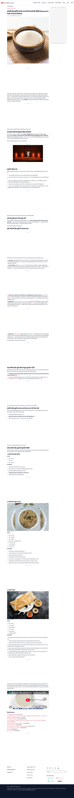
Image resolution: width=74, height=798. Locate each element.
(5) (41, 266)
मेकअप (64, 2)
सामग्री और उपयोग (36, 2)
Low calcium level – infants (13, 727)
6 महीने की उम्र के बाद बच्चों (28, 137)
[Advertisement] (28, 78)
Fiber (9, 729)
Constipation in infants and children (15, 723)
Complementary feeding (13, 714)
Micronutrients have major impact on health (17, 726)
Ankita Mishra (18, 15)
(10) (41, 378)
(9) (17, 375)
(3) (7, 172)
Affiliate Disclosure (31, 769)
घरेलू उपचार (44, 2)
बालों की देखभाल (58, 2)
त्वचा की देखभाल (51, 2)
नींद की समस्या (15, 378)
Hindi (12, 8)
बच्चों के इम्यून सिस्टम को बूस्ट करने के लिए (21, 301)
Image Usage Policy (31, 767)
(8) (31, 334)
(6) (10, 298)
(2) (7, 138)
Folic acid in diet (11, 724)
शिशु (14, 8)
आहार (68, 2)
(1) (10, 96)
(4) (39, 222)
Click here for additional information (28, 789)
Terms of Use (30, 775)
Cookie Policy (30, 777)
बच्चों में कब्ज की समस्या (21, 265)
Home (8, 8)
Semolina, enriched (12, 718)
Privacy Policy (30, 772)
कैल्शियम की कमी (17, 334)
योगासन (71, 2)
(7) (20, 304)
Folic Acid (11, 730)
